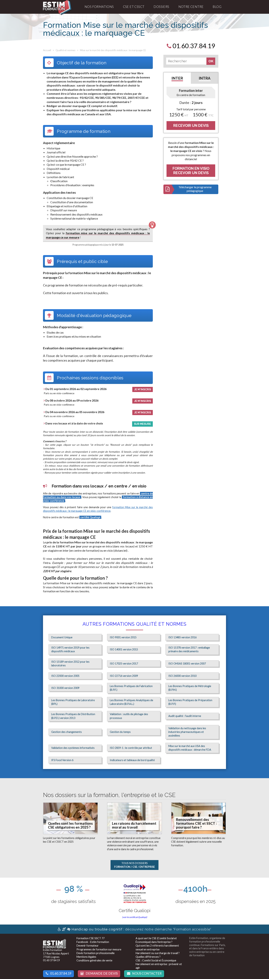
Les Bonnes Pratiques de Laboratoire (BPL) (73, 702)
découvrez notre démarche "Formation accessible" (141, 929)
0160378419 (193, 45)
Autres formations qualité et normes (134, 624)
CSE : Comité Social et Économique (156, 960)
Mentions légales (86, 956)
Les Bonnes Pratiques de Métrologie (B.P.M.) (189, 687)
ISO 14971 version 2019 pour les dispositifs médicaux (70, 649)
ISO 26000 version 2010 (182, 675)
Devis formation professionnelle (95, 953)
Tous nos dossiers (134, 865)
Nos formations (99, 7)
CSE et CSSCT (134, 7)
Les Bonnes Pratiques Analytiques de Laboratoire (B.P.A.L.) (131, 702)
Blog (217, 7)
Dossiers (161, 7)
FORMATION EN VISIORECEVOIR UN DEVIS (191, 170)
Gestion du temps (120, 731)
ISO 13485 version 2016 (182, 637)
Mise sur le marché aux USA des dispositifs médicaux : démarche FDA (189, 747)
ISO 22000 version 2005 (65, 675)
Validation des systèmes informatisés (73, 747)
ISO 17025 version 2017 (124, 663)
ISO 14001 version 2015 (124, 649)
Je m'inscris (142, 389)
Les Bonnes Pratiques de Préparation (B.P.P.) (190, 702)
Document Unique (61, 637)
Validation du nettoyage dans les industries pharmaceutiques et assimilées (187, 732)
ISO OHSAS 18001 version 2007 (187, 663)
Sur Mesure (142, 423)
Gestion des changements (66, 731)
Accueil (47, 50)
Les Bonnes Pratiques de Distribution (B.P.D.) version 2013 (73, 716)
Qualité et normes (65, 50)
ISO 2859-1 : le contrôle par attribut (131, 747)
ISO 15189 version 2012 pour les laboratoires (70, 663)
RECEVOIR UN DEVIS (191, 125)
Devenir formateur (87, 945)
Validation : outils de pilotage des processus (129, 716)
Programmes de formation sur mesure (98, 949)
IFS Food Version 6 (62, 760)
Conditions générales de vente (94, 960)
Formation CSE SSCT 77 (90, 938)
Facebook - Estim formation (92, 941)
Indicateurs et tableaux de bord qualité (132, 760)
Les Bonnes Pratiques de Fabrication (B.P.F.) (131, 687)
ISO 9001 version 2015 (123, 637)
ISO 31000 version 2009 (65, 687)
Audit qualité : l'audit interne (184, 715)
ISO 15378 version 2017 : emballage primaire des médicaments (189, 649)
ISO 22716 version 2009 (124, 675)
